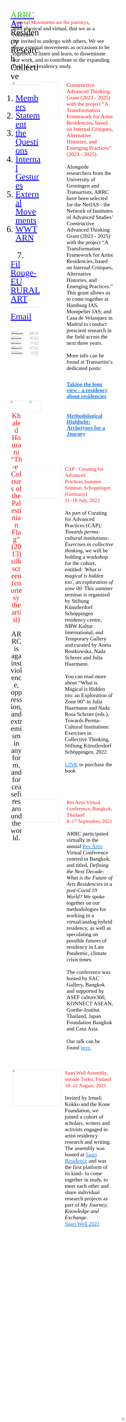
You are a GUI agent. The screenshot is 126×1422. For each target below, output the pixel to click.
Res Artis (92, 846)
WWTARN (26, 233)
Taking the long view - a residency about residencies (87, 390)
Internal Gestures (28, 172)
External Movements (27, 207)
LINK (71, 764)
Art (16, 23)
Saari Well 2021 (82, 1224)
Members (27, 102)
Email (21, 316)
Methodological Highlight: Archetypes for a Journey (86, 425)
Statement (28, 120)
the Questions (27, 141)
